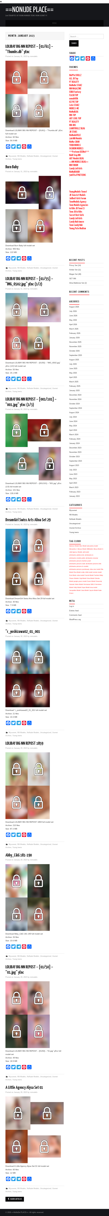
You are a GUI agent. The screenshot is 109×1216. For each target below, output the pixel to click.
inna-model (93, 587)
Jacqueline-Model (75, 590)
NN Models (21, 156)
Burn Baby (11, 167)
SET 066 (72, 279)
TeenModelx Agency (77, 202)
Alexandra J (73, 549)
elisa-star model (95, 569)
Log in (71, 606)
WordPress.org (75, 619)
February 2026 (74, 333)
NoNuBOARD (74, 172)
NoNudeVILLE (75, 135)
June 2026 (73, 316)
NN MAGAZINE (75, 88)
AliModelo (90, 549)
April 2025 (73, 377)
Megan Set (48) (75, 274)
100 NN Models (75, 138)
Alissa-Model (97, 549)
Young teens (17, 159)
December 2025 (75, 342)
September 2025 (75, 355)
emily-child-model (86, 572)
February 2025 (74, 386)
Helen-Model (79, 584)
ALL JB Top (73, 78)
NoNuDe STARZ (75, 85)
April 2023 (73, 483)
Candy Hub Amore (76, 222)
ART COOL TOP (75, 118)
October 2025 (74, 351)
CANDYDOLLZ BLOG (77, 128)
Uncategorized (45, 156)
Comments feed (75, 615)
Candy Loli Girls (75, 168)
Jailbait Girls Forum (77, 198)
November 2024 (75, 399)
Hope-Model (86, 587)
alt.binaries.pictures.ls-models (78, 566)
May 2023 (73, 479)
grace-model (82, 581)
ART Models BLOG (76, 158)
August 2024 (74, 413)
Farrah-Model (89, 575)
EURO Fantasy (75, 92)
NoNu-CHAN (74, 142)
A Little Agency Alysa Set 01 (24, 1087)
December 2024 (75, 395)
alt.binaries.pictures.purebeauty (79, 569)
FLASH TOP (73, 95)
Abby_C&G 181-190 (18, 855)
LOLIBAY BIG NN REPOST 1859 (24, 743)
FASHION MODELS (76, 148)
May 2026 (73, 320)
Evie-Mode (72, 575)
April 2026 (73, 324)
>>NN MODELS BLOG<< (78, 162)
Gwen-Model (91, 581)
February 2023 (74, 492)
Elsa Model (77, 572)
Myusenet (12, 156)
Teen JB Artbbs (75, 212)
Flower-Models (74, 578)
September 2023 (75, 461)
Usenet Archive (75, 528)
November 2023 (75, 452)
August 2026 (74, 307)
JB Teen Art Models (77, 195)
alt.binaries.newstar (92, 558)
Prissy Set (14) (75, 265)
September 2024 (75, 408)
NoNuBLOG (73, 112)
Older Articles (16, 1199)
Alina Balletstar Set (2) (78, 283)
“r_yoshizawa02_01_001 (22, 632)
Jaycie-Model (93, 590)
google (76, 581)
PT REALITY (74, 82)
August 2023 (74, 465)
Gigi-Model (82, 578)
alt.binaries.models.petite (77, 558)
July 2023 (73, 470)
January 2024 (74, 443)
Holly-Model (77, 587)
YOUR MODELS (75, 145)
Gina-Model (90, 578)
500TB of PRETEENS (77, 175)
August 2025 (74, 360)
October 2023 (74, 457)
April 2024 (73, 430)
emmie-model (97, 572)
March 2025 (73, 382)
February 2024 (74, 439)
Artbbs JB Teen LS (77, 208)
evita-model (80, 575)
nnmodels (33, 56)
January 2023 (74, 496)
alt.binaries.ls (89, 555)
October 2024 (74, 404)
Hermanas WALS (89, 584)
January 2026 (74, 338)
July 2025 (73, 364)
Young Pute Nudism (77, 228)
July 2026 (73, 311)
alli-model (86, 552)
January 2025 (74, 391)
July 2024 (73, 417)
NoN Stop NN (75, 155)
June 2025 (73, 368)
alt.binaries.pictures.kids (93, 563)
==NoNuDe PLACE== (29, 10)
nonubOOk (73, 98)
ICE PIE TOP (73, 102)
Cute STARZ (74, 105)
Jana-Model (85, 590)
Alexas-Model (81, 549)
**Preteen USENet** (79, 152)
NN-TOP (72, 115)
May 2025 (73, 373)
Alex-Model (83, 546)
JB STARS (73, 132)
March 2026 (73, 329)
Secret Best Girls (76, 215)
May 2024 (73, 426)
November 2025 (75, 346)
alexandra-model (92, 546)
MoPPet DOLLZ (75, 75)
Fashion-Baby (98, 575)
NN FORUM (73, 165)
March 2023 (73, 487)
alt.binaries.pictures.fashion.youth (80, 561)
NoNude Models (33, 156)
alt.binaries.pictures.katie (77, 563)
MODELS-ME (74, 108)
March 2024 (73, 435)
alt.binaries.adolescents (76, 555)
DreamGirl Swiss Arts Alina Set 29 (28, 520)
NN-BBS (72, 125)
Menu (54, 23)
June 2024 (73, 421)
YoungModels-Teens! (78, 192)
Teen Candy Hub (76, 225)
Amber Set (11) (75, 270)
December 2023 (75, 448)
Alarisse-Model (74, 546)
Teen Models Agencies (78, 205)
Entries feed (74, 611)
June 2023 (73, 474)
